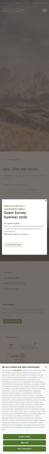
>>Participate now (13, 244)
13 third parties (17, 370)
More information (24, 449)
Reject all (24, 443)
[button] (46, 367)
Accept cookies (24, 437)
